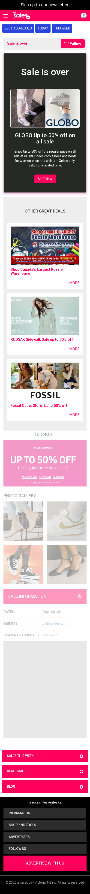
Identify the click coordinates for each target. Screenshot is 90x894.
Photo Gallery (19, 495)
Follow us (17, 848)
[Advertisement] (45, 689)
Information (19, 813)
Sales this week (20, 756)
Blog (11, 786)
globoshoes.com (55, 623)
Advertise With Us (45, 863)
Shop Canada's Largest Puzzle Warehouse (37, 271)
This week (62, 28)
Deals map (15, 771)
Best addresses (18, 28)
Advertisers (19, 837)
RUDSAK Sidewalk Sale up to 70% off (42, 339)
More (74, 283)
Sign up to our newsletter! (45, 4)
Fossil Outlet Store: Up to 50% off (39, 405)
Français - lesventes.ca (45, 802)
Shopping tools (22, 825)
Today (43, 28)
